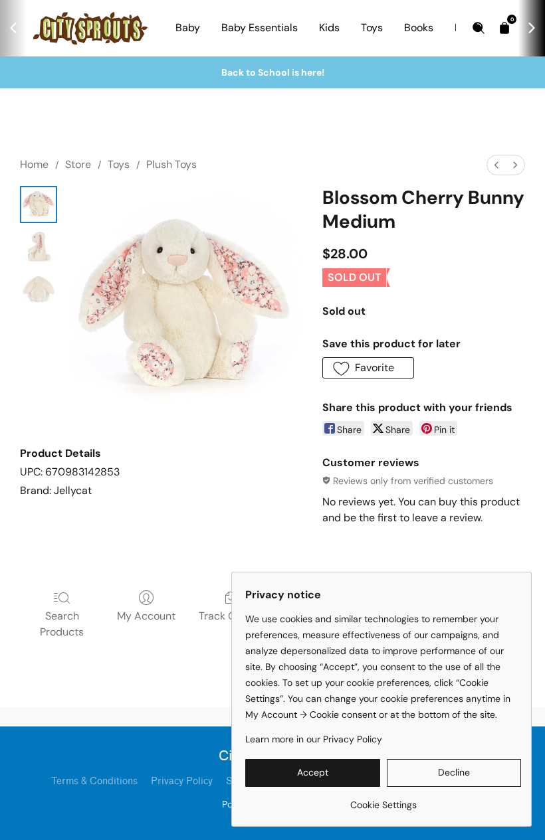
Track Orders (230, 616)
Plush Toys (171, 164)
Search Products (62, 624)
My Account (146, 616)
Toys (372, 28)
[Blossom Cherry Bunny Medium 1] (38, 247)
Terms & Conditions (94, 781)
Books (418, 28)
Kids (329, 28)
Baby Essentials (259, 28)
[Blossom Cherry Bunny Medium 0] (38, 204)
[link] (383, 800)
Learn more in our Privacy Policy (313, 739)
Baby (187, 28)
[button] (368, 367)
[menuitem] (496, 165)
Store (78, 164)
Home (34, 164)
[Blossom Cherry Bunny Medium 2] (38, 289)
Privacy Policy (182, 781)
